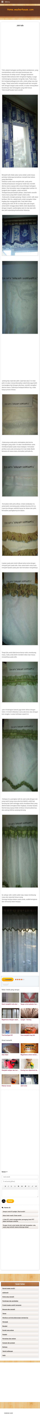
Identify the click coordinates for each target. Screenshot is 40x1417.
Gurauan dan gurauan (8, 1343)
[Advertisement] (20, 46)
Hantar (10, 1201)
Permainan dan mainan (9, 1338)
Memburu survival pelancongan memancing (15, 1318)
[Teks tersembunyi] (36, 1186)
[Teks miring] (8, 1186)
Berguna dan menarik (8, 1309)
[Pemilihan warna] (32, 1186)
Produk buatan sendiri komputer (11, 1305)
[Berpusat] (22, 1186)
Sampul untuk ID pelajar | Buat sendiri (14, 1211)
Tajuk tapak (20, 1284)
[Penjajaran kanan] (25, 1186)
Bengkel (4, 1326)
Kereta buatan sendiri (8, 1288)
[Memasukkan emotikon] (29, 1186)
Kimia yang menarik (8, 1297)
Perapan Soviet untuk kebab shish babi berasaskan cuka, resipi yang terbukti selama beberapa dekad (19, 1226)
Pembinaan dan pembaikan (10, 1301)
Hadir (4, 1355)
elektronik (5, 1292)
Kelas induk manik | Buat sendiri (12, 1215)
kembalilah (8, 979)
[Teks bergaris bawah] (11, 1186)
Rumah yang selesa (8, 1330)
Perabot (4, 1334)
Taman (4, 1313)
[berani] (5, 1186)
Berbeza (4, 1347)
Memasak (5, 1322)
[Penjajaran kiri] (18, 1186)
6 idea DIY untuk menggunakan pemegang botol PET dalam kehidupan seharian (18, 1220)
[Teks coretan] (15, 1186)
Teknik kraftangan (7, 1351)
